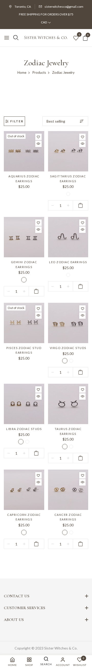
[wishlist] (75, 38)
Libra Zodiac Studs (24, 429)
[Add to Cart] (80, 205)
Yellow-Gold (24, 280)
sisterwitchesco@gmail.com (63, 6)
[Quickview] (38, 144)
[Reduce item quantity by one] (53, 206)
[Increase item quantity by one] (68, 206)
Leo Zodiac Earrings (68, 262)
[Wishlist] (38, 137)
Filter (17, 121)
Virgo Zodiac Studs (68, 348)
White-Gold (68, 194)
